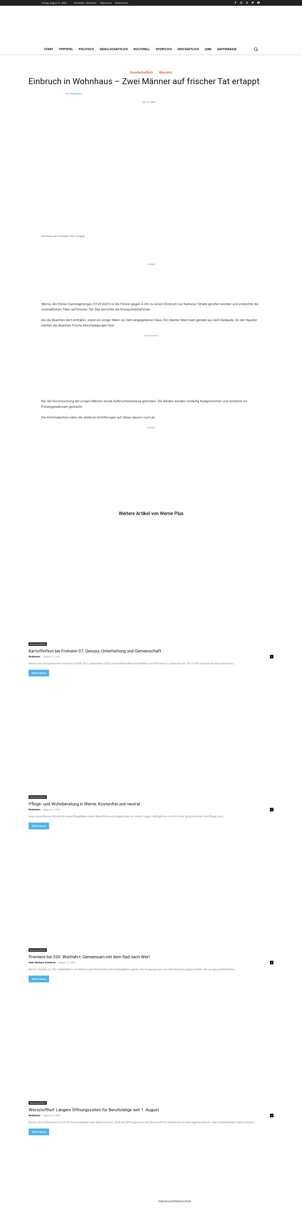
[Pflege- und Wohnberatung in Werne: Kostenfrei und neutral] (151, 737)
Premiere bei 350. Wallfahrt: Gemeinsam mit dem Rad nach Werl (89, 956)
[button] (256, 49)
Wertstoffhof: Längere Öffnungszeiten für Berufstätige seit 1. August (94, 1109)
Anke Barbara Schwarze (42, 962)
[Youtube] (258, 3)
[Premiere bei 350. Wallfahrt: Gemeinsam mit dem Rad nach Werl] (151, 890)
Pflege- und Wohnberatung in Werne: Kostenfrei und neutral (84, 803)
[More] (108, 247)
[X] (247, 3)
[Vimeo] (252, 3)
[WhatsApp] (99, 247)
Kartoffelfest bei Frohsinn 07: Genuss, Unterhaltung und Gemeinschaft (95, 651)
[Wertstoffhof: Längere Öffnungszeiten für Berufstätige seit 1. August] (151, 1043)
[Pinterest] (89, 247)
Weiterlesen (39, 673)
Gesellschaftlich (141, 72)
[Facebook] (235, 3)
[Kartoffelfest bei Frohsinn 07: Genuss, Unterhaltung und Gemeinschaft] (151, 585)
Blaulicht (165, 72)
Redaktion (76, 93)
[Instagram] (241, 3)
